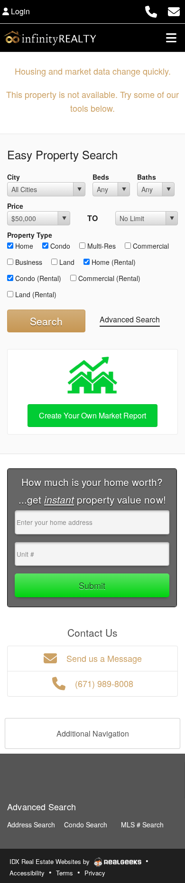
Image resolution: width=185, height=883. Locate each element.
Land (65, 262)
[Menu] (171, 37)
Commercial (150, 246)
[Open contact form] (174, 10)
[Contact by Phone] (151, 10)
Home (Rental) (113, 262)
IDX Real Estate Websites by (50, 861)
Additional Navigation (92, 733)
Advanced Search (130, 319)
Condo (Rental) (37, 278)
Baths (146, 177)
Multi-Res (100, 246)
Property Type (29, 235)
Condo (59, 246)
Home (23, 246)
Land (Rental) (34, 294)
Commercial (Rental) (108, 278)
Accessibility (27, 872)
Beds (100, 177)
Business (27, 262)
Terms (64, 872)
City (13, 177)
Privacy (94, 872)
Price (15, 206)
